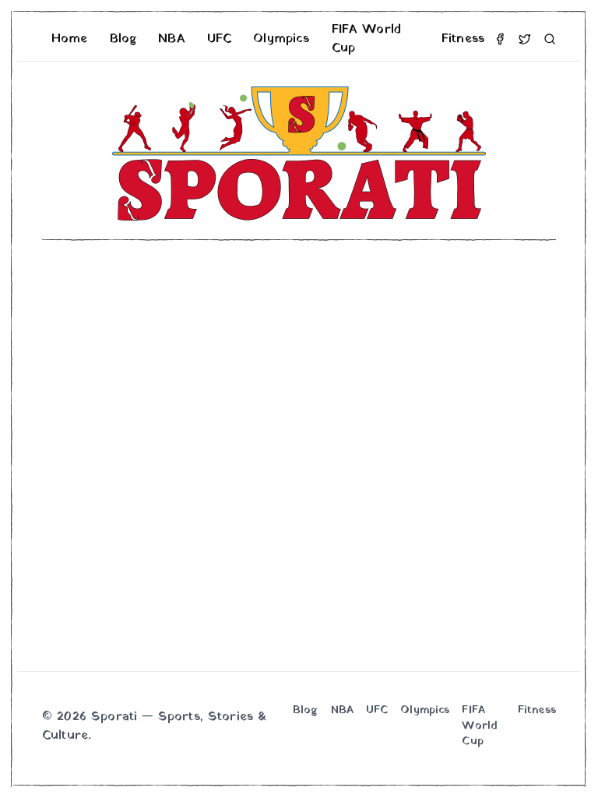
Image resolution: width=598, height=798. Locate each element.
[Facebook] (500, 39)
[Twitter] (525, 39)
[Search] (549, 39)
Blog (123, 39)
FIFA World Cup (367, 39)
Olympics (281, 39)
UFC (219, 39)
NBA (171, 39)
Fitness (462, 39)
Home (69, 39)
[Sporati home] (299, 154)
